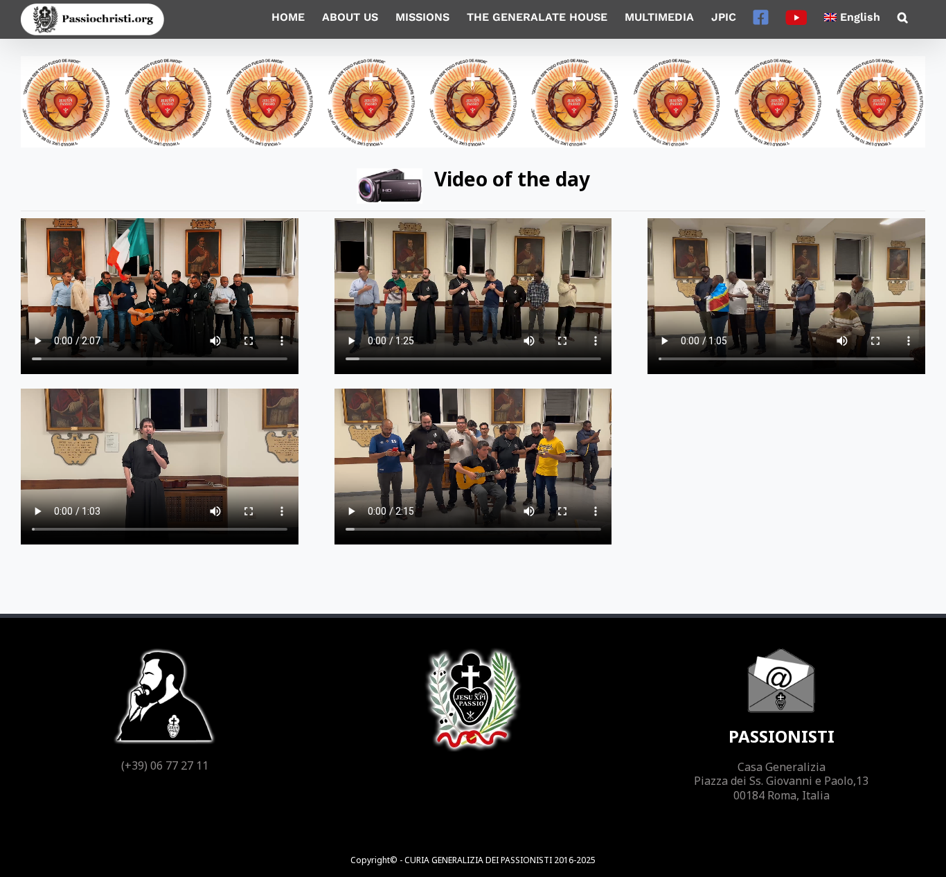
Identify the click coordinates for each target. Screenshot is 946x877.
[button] (903, 17)
